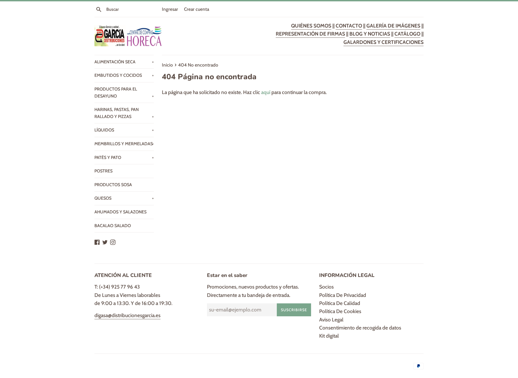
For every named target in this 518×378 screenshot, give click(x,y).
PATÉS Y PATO (124, 157)
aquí (265, 92)
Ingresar (170, 9)
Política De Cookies (340, 311)
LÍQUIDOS (124, 130)
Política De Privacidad (342, 295)
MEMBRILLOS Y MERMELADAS (124, 143)
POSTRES (103, 171)
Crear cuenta (196, 9)
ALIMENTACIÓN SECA (124, 61)
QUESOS (124, 198)
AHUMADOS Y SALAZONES (120, 211)
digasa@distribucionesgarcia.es (127, 315)
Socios (326, 287)
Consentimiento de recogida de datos (360, 328)
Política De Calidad (339, 303)
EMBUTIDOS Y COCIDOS (124, 75)
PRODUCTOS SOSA (113, 184)
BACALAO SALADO (112, 225)
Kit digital (329, 336)
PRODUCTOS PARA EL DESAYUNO (124, 92)
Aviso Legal (331, 320)
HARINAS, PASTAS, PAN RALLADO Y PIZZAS (124, 113)
